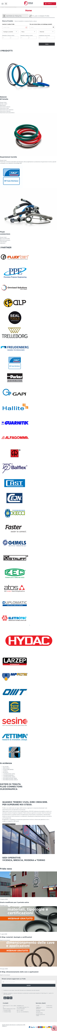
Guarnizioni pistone (5, 106)
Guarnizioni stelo (4, 108)
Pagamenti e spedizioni (38, 1008)
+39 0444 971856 (7, 1010)
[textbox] (10, 32)
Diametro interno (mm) (8, 35)
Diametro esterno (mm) (26, 35)
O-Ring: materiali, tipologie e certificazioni (16, 937)
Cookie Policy (49, 1005)
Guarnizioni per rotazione (6, 109)
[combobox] (14, 27)
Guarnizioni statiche (5, 111)
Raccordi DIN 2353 (5, 238)
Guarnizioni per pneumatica (7, 112)
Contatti (37, 1005)
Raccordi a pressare (5, 240)
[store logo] (28, 3)
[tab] (15, 16)
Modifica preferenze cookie (40, 1015)
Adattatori (2, 243)
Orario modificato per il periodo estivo (14, 902)
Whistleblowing (39, 1012)
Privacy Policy (49, 1007)
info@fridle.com (20, 1005)
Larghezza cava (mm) (44, 35)
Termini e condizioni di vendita (40, 1010)
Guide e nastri (3, 103)
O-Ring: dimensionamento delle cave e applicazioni (19, 972)
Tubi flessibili (3, 241)
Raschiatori (3, 105)
